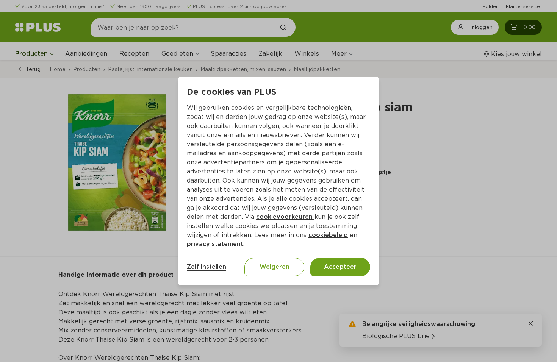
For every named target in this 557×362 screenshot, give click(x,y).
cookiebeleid (328, 235)
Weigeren (274, 266)
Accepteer (340, 266)
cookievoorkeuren (285, 216)
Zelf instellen (206, 266)
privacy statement (215, 244)
